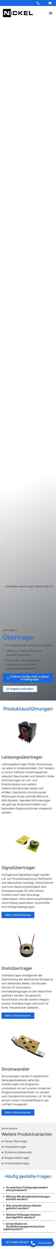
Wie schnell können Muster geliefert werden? (24, 1207)
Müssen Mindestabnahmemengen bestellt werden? (28, 1198)
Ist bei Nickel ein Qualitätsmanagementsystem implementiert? (24, 1226)
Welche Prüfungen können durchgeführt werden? (23, 1216)
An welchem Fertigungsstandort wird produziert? (27, 1189)
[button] (50, 13)
